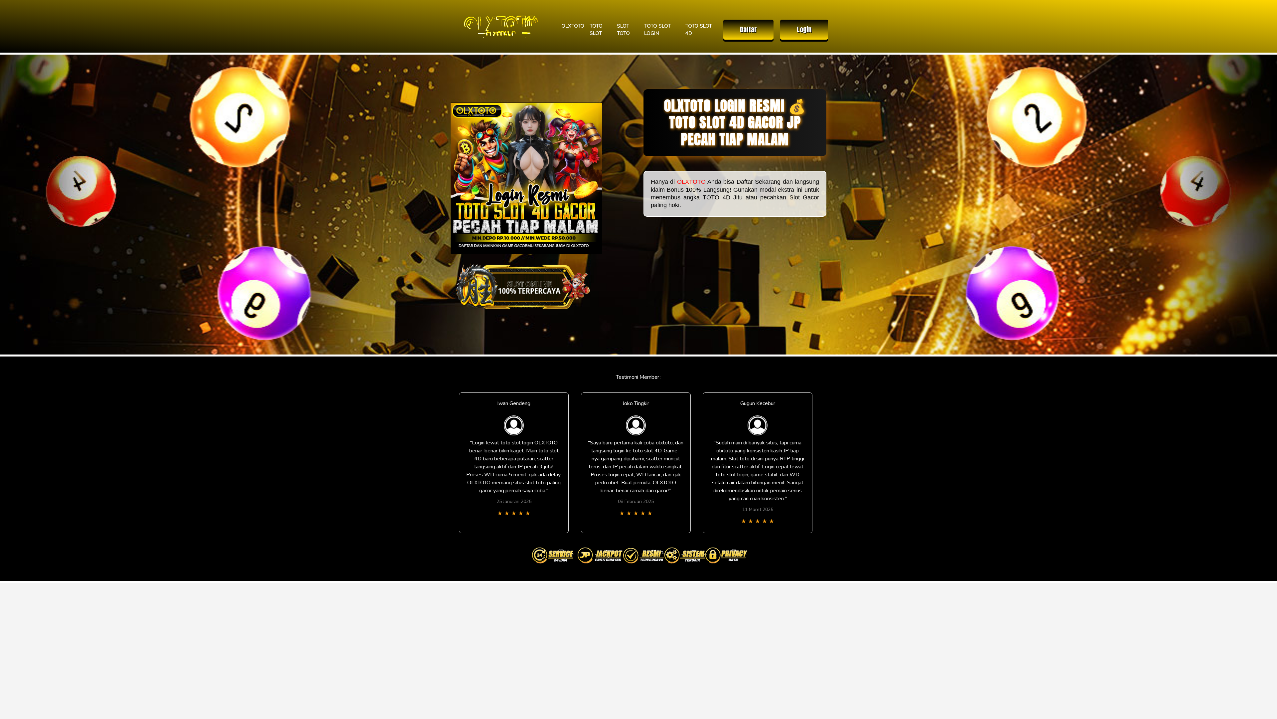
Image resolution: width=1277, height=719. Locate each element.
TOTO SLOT (596, 30)
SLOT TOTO (623, 30)
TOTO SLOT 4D (698, 30)
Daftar (748, 29)
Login (804, 29)
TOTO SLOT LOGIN (657, 30)
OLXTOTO (572, 26)
